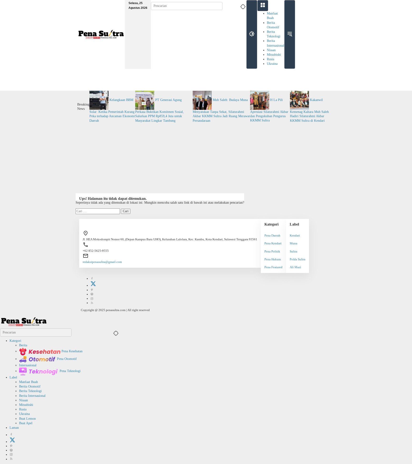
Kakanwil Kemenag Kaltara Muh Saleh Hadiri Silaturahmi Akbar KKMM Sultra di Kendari (309, 110)
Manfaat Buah (28, 382)
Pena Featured (273, 267)
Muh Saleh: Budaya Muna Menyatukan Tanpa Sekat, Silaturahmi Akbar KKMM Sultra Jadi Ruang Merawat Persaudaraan (221, 110)
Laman (14, 427)
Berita (23, 345)
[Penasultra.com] (101, 34)
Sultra (293, 251)
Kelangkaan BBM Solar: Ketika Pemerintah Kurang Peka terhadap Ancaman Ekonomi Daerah (112, 110)
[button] (242, 6)
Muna (293, 243)
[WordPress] (91, 294)
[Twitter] (93, 285)
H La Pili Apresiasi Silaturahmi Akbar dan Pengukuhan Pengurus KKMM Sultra (269, 110)
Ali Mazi (295, 267)
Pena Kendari (273, 243)
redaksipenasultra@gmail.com (102, 262)
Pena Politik (272, 251)
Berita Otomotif (30, 386)
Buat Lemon (27, 418)
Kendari (295, 235)
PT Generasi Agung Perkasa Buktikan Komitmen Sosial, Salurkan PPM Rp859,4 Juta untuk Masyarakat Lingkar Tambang (159, 110)
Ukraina (272, 64)
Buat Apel (25, 423)
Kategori (15, 341)
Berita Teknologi (30, 391)
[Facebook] (91, 278)
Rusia (270, 59)
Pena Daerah (272, 235)
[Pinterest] (91, 290)
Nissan (271, 50)
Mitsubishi (274, 54)
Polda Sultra (297, 259)
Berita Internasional (32, 396)
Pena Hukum (272, 259)
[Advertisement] (206, 156)
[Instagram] (91, 298)
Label (13, 377)
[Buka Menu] (262, 5)
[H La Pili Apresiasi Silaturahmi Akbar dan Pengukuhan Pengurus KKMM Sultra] (260, 100)
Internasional (27, 365)
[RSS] (91, 303)
